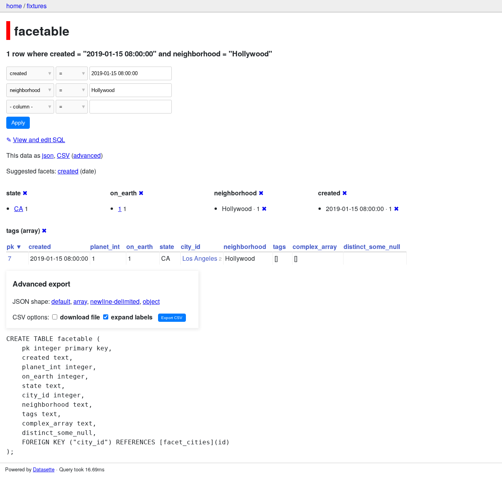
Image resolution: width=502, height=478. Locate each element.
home (14, 5)
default (60, 301)
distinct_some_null (372, 246)
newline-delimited (115, 301)
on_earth (139, 246)
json (48, 155)
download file (79, 316)
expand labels (131, 316)
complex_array (315, 246)
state (167, 246)
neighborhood (245, 246)
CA (18, 208)
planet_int (105, 246)
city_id (190, 246)
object (151, 301)
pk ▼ (14, 246)
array (80, 301)
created (68, 170)
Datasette (44, 469)
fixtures (37, 5)
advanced (87, 155)
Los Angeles (199, 258)
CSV (63, 155)
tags (279, 246)
